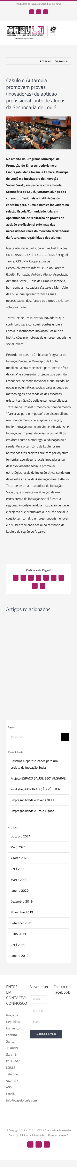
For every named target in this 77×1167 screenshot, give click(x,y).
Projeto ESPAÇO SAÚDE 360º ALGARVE (38, 778)
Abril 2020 (17, 868)
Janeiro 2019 (19, 955)
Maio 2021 (17, 847)
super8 (64, 1135)
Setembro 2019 (21, 923)
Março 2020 (18, 879)
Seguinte (61, 61)
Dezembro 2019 (21, 901)
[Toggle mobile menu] (69, 30)
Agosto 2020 (19, 857)
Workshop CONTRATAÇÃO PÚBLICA (35, 789)
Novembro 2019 (21, 912)
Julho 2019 (18, 933)
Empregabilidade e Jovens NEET (32, 800)
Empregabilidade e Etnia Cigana (32, 810)
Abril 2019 (17, 944)
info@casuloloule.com (21, 1100)
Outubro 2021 (20, 836)
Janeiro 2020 (19, 890)
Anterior (45, 61)
